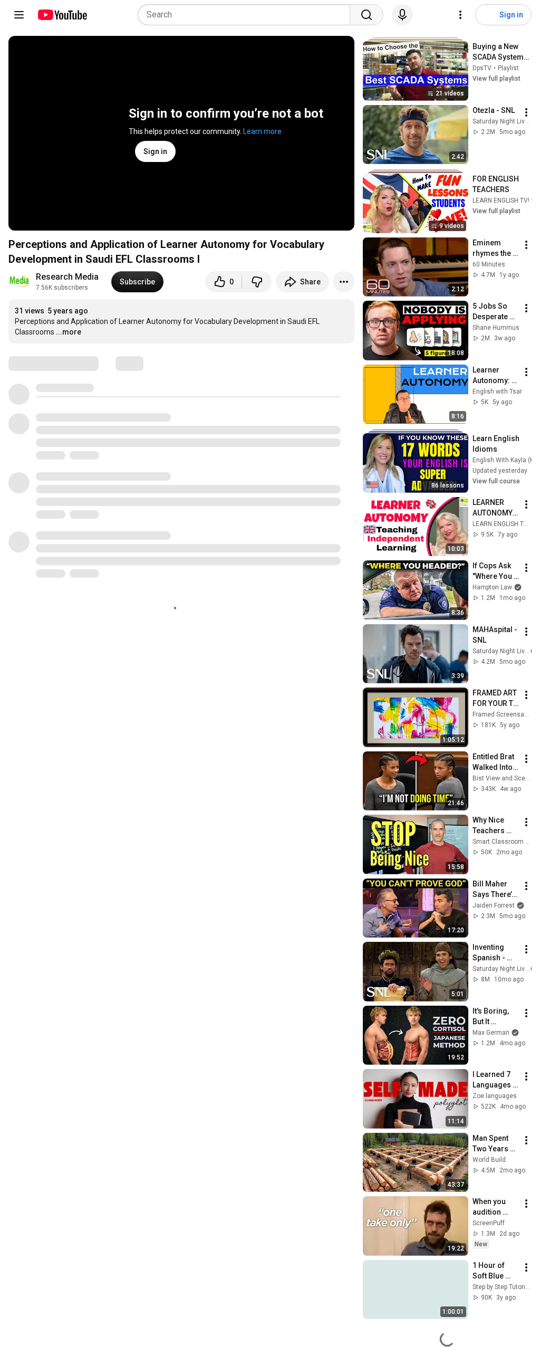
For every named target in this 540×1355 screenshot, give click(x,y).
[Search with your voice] (402, 14)
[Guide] (19, 14)
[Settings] (460, 14)
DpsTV (481, 68)
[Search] (366, 14)
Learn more (262, 131)
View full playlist (496, 78)
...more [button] (68, 332)
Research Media (67, 277)
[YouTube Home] (62, 15)
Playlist (508, 68)
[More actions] (343, 281)
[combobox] (247, 14)
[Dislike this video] (257, 281)
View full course (496, 481)
